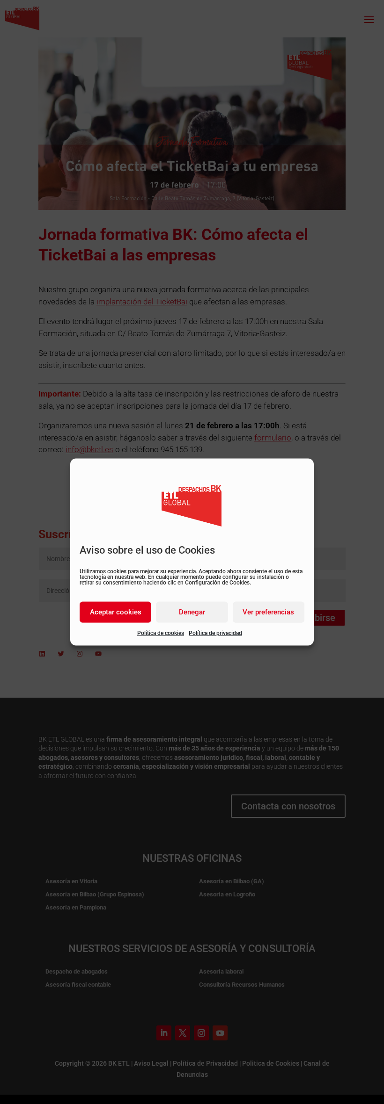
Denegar (192, 612)
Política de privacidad (215, 632)
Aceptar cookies (115, 612)
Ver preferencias (268, 612)
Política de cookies (160, 632)
